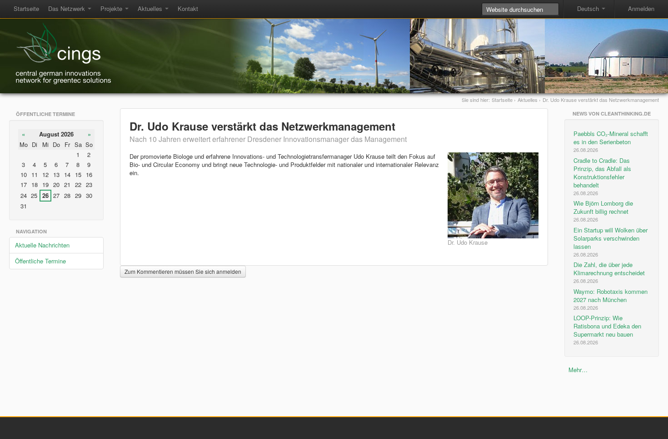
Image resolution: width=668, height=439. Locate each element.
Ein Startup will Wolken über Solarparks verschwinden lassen (610, 242)
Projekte (112, 8)
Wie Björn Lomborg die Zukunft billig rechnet (603, 211)
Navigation (31, 231)
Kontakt (188, 8)
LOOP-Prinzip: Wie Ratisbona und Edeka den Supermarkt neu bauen (607, 329)
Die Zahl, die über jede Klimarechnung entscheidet (609, 272)
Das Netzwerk (67, 8)
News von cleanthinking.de (612, 113)
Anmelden (641, 8)
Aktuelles (151, 8)
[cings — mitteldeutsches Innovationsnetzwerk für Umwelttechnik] (60, 52)
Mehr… (578, 369)
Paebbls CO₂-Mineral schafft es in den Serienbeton (610, 141)
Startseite (26, 8)
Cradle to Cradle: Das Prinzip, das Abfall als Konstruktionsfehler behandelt (602, 176)
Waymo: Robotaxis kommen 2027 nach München (610, 299)
